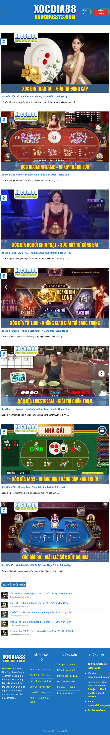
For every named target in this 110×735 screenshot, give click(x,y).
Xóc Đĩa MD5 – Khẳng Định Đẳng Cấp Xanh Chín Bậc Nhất (33, 487)
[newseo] (55, 12)
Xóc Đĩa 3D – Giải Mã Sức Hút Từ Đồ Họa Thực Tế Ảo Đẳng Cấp (36, 565)
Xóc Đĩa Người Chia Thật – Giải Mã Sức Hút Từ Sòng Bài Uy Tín (36, 253)
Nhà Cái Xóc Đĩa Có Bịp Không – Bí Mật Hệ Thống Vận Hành (40, 622)
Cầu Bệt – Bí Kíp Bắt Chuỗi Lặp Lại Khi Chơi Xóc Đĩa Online (40, 603)
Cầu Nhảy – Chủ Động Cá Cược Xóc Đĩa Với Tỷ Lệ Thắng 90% (41, 593)
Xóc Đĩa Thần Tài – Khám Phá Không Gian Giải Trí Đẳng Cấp (34, 96)
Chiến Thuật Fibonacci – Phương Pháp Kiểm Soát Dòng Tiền (40, 612)
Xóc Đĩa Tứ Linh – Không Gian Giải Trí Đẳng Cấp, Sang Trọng (34, 331)
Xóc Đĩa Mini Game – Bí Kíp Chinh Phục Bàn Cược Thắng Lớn (35, 174)
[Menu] (4, 12)
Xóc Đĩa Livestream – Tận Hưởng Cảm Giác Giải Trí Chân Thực (35, 409)
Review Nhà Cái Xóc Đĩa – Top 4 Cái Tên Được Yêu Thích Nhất (41, 631)
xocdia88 (6, 668)
